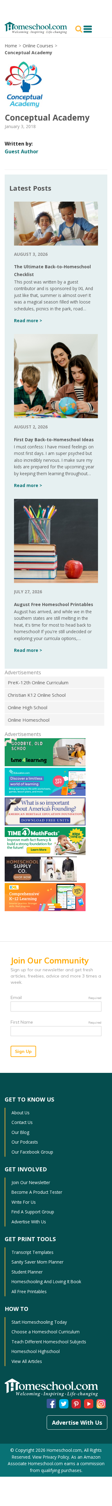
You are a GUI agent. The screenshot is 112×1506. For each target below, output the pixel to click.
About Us (21, 1113)
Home (11, 46)
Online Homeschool (28, 720)
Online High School (27, 707)
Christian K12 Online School (37, 695)
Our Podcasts (25, 1142)
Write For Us (24, 1202)
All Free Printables (29, 1291)
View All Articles (27, 1361)
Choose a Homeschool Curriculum (46, 1332)
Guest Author (21, 151)
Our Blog (20, 1132)
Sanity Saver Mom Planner (37, 1262)
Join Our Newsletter (31, 1182)
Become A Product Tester (37, 1192)
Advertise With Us (29, 1222)
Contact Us (22, 1122)
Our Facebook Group (32, 1152)
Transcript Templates (33, 1252)
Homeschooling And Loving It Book (46, 1281)
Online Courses (38, 46)
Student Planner (27, 1272)
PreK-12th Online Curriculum (38, 682)
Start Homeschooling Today (39, 1322)
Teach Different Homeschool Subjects (49, 1342)
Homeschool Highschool (36, 1351)
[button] (79, 28)
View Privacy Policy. (51, 1457)
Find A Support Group (33, 1212)
